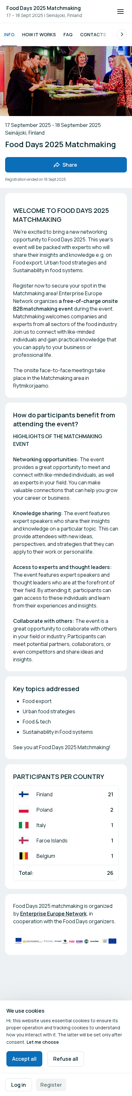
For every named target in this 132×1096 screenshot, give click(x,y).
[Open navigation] (120, 11)
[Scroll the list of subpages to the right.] (122, 34)
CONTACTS (93, 34)
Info (9, 34)
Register (51, 1084)
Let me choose (43, 1042)
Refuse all (65, 1058)
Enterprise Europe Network (53, 913)
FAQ (67, 34)
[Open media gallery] (66, 941)
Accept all (24, 1058)
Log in (18, 1084)
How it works (39, 34)
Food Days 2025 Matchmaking (43, 8)
